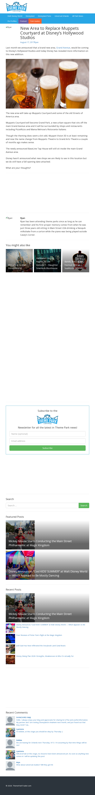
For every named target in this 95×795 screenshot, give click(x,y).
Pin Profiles (12, 21)
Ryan (36, 42)
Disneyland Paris (44, 16)
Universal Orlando (62, 16)
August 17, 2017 (27, 42)
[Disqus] (47, 308)
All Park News (77, 16)
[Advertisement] (47, 193)
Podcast (23, 21)
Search (84, 505)
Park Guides (35, 21)
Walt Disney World (15, 16)
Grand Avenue (63, 47)
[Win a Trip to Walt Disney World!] (22, 260)
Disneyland (30, 16)
